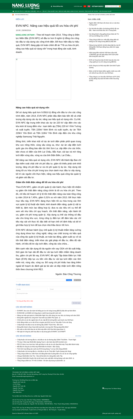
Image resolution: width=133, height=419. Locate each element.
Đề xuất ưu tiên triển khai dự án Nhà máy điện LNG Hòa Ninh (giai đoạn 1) (41, 329)
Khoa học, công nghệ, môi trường (88, 11)
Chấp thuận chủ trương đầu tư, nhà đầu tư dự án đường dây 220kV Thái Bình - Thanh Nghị (46, 339)
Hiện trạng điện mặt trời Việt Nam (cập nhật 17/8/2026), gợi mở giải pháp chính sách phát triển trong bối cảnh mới (103, 54)
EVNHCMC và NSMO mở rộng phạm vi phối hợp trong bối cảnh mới (39, 313)
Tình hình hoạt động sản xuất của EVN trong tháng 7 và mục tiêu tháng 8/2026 (42, 349)
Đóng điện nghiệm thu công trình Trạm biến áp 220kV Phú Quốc (38, 317)
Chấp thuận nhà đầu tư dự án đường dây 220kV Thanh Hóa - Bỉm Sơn (40, 324)
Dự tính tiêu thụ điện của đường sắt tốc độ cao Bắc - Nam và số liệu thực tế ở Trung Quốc (104, 29)
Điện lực (39, 11)
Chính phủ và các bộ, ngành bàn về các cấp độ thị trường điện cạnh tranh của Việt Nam (45, 320)
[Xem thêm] (78, 336)
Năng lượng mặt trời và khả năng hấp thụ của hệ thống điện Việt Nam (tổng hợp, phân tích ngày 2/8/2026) (104, 47)
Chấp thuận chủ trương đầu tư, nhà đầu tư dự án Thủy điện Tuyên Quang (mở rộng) (44, 351)
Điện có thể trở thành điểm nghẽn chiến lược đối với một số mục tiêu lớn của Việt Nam (104, 72)
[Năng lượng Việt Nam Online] (25, 6)
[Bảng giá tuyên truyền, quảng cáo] (111, 413)
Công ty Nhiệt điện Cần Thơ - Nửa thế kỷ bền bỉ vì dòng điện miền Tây (39, 356)
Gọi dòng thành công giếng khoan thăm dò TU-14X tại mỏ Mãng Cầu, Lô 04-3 (104, 35)
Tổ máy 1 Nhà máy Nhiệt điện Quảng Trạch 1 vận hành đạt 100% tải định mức (42, 342)
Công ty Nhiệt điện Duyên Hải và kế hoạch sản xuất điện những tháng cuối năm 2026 (44, 358)
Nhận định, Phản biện (30, 11)
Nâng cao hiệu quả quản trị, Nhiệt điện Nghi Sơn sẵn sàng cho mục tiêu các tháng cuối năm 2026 (48, 315)
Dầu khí (45, 11)
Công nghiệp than (53, 11)
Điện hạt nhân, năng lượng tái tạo (68, 11)
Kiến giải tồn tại (19, 11)
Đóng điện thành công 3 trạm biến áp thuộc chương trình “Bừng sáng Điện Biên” (43, 327)
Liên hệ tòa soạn (78, 6)
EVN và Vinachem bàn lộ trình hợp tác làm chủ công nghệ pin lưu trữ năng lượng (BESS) (104, 61)
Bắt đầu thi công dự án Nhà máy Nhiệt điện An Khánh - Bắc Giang (38, 346)
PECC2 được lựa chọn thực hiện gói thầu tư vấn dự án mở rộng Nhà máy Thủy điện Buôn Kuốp (48, 344)
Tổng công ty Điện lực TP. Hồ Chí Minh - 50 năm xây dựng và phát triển (40, 360)
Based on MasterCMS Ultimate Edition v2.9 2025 (25, 413)
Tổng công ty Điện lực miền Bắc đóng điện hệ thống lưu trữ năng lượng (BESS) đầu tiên (104, 40)
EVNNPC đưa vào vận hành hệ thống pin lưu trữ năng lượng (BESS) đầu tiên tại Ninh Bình (46, 310)
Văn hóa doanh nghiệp (105, 11)
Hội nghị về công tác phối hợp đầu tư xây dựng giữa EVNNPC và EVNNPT (41, 331)
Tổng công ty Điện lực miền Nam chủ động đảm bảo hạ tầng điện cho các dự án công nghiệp (47, 353)
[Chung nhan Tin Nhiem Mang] (112, 388)
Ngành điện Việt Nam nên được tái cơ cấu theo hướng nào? (104, 24)
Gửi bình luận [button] (76, 303)
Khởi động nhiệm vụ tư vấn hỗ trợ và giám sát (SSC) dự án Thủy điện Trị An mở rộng (44, 322)
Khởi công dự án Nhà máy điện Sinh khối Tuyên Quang (104, 66)
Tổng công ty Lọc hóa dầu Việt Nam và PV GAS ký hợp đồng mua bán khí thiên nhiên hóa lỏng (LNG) (104, 78)
